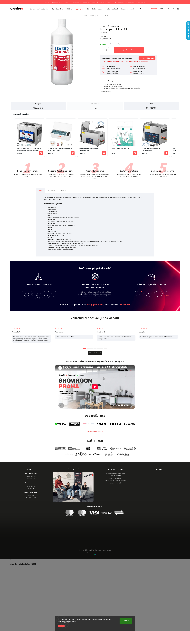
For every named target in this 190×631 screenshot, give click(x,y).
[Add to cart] (41, 153)
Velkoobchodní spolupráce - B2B (115, 473)
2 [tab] (88, 348)
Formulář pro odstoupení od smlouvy (115, 481)
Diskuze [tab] (63, 191)
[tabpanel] (31, 333)
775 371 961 (124, 304)
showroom (144, 292)
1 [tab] (84, 348)
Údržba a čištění (38, 108)
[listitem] (29, 138)
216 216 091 (131, 2)
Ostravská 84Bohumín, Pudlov (31, 497)
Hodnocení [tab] (51, 191)
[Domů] (81, 15)
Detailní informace (105, 92)
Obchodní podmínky (115, 476)
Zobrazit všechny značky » (95, 432)
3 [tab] (91, 348)
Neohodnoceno (114, 26)
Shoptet (92, 552)
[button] (12, 137)
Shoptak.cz (100, 552)
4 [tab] (95, 348)
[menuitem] (39, 9)
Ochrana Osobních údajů (115, 478)
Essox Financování (115, 483)
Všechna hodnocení (95, 353)
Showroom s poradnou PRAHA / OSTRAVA (56, 2)
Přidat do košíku (130, 50)
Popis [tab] (40, 191)
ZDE (167, 296)
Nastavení (61, 626)
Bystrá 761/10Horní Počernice (30, 487)
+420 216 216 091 (31, 479)
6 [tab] (101, 348)
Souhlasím (126, 621)
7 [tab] (105, 348)
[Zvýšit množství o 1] (111, 50)
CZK (161, 9)
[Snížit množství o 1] (102, 50)
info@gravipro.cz (95, 304)
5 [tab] (98, 348)
